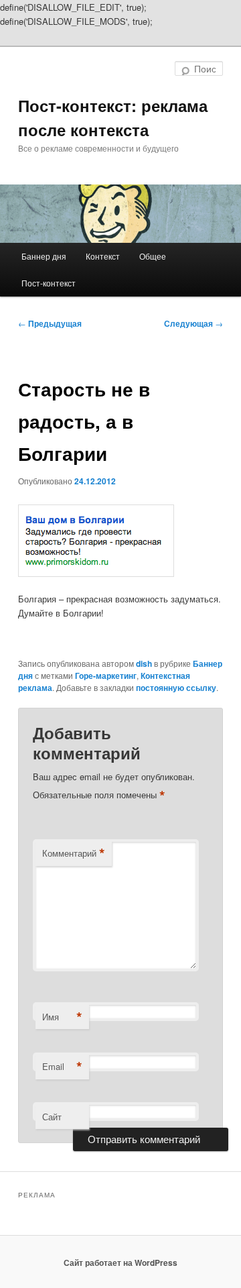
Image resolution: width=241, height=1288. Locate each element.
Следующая (193, 323)
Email (62, 1066)
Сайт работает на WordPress (120, 1262)
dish (144, 663)
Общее (152, 256)
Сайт (52, 1116)
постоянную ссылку (176, 688)
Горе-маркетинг (106, 675)
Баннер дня (43, 256)
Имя (62, 1017)
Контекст (103, 256)
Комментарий (73, 853)
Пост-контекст (48, 282)
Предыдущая (50, 323)
